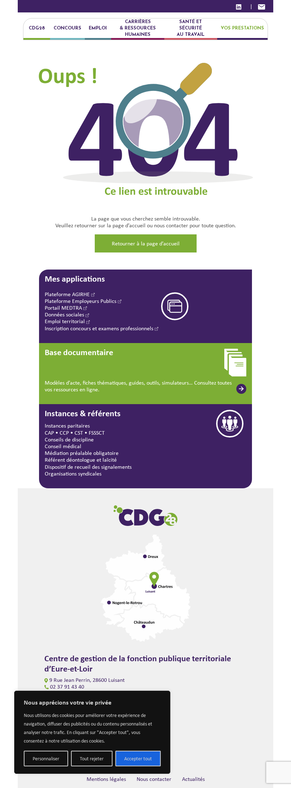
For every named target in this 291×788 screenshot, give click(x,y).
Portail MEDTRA (64, 307)
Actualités (193, 779)
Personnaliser (46, 758)
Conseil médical (63, 446)
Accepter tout (138, 758)
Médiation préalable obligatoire (82, 453)
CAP (49, 432)
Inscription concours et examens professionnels (100, 328)
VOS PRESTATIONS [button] (242, 28)
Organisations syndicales (73, 473)
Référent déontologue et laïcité (81, 459)
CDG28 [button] (37, 28)
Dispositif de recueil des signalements (88, 467)
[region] (92, 732)
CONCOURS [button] (67, 28)
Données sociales (65, 314)
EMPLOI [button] (98, 28)
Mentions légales (106, 779)
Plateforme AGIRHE (68, 294)
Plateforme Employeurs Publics (81, 301)
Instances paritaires (67, 425)
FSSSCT (97, 432)
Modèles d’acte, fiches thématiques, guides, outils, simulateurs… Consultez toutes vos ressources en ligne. (138, 386)
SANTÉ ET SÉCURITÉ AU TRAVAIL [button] (190, 28)
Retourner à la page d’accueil (146, 243)
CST (79, 432)
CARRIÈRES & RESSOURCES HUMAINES (138, 28)
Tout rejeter (92, 758)
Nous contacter (154, 779)
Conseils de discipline (69, 439)
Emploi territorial (65, 321)
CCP (64, 432)
